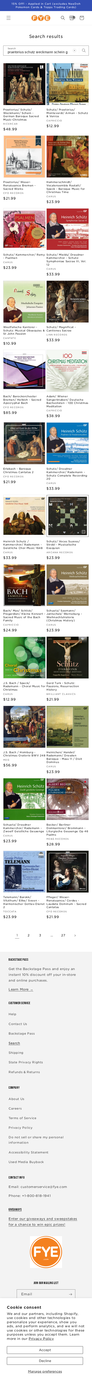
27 (63, 935)
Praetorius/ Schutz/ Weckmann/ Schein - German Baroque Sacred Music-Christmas (21, 114)
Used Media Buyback (26, 1162)
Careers (15, 1108)
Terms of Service (23, 1118)
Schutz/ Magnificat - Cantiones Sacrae (61, 328)
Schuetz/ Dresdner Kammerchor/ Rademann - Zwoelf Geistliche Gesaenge (23, 828)
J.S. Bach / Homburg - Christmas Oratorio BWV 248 (24, 754)
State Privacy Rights (26, 1062)
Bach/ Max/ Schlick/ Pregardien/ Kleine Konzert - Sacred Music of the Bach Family (24, 615)
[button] (8, 18)
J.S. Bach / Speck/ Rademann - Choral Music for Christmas (24, 686)
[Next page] (75, 935)
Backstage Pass (22, 1033)
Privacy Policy (41, 1339)
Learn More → (21, 989)
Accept (45, 1350)
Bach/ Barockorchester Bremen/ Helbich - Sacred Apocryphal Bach (22, 400)
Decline (45, 1361)
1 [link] (17, 935)
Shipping (16, 1052)
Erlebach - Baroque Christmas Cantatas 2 (18, 470)
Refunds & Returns (24, 1072)
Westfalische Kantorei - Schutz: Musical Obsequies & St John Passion (24, 330)
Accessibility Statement (29, 1152)
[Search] (84, 50)
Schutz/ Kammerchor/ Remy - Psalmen (24, 256)
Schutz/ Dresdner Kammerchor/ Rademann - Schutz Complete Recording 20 (66, 473)
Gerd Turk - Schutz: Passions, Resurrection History (62, 686)
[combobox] (46, 50)
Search (14, 1043)
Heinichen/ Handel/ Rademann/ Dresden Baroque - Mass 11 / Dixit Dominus (64, 757)
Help (12, 1014)
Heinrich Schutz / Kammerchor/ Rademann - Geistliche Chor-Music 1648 (23, 545)
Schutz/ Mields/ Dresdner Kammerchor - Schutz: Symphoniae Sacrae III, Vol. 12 (66, 259)
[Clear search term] (74, 50)
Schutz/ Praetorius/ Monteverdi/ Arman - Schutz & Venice (67, 113)
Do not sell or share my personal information (36, 1140)
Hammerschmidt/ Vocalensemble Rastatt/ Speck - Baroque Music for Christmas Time (65, 187)
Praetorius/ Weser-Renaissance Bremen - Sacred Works (19, 185)
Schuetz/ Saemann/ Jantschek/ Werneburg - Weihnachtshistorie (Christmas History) (64, 615)
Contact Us (18, 1024)
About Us (16, 1099)
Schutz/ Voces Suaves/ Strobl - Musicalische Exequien (63, 545)
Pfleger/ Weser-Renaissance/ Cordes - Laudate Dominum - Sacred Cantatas (66, 902)
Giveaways (15, 1209)
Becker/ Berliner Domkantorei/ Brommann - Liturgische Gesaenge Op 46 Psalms (67, 829)
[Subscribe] (70, 1294)
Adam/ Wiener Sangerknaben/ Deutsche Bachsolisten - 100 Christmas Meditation (67, 401)
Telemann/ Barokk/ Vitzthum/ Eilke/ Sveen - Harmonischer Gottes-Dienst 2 (24, 902)
